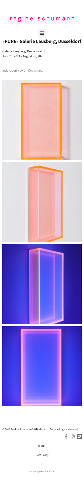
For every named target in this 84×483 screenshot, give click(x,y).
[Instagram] (72, 436)
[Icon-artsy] (79, 436)
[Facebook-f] (66, 436)
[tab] (13, 70)
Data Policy (42, 454)
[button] (42, 33)
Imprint (42, 445)
